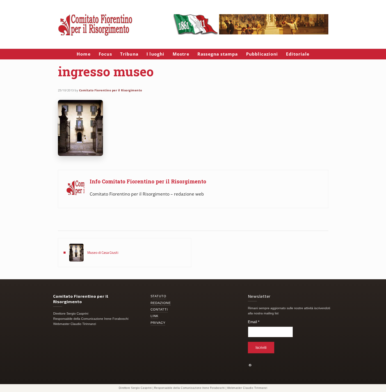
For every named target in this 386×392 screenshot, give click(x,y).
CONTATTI (159, 309)
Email (253, 322)
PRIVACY (158, 322)
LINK (154, 316)
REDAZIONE (161, 303)
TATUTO (160, 296)
